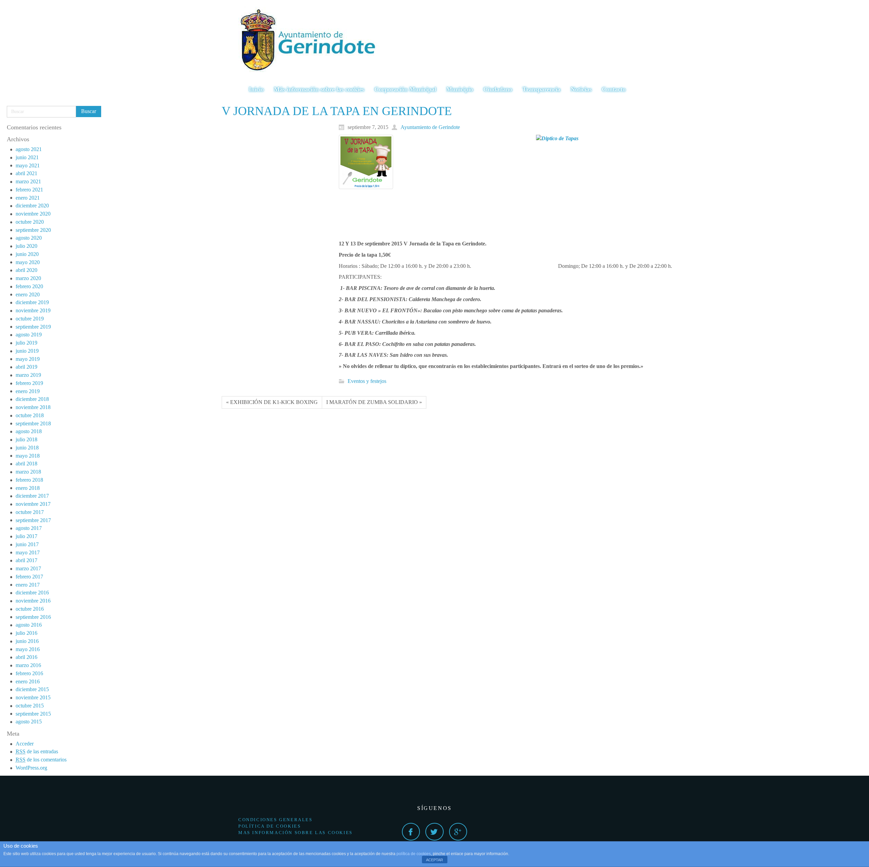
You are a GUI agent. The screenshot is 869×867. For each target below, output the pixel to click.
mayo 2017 (28, 552)
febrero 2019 (29, 383)
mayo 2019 (28, 359)
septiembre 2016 (33, 617)
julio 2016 (26, 633)
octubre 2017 (30, 512)
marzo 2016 (28, 665)
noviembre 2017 (33, 504)
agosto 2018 (29, 431)
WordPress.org (31, 768)
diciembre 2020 (32, 205)
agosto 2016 (29, 625)
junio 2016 (27, 641)
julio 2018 (26, 439)
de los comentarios (41, 759)
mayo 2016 (28, 649)
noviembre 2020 (33, 214)
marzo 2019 (28, 375)
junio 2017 (27, 544)
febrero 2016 (29, 673)
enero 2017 (28, 585)
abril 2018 (26, 463)
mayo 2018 (28, 456)
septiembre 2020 (33, 230)
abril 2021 (26, 173)
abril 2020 (26, 270)
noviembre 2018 (33, 407)
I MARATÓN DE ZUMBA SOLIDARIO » (374, 402)
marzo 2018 (28, 472)
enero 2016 (28, 681)
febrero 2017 (29, 576)
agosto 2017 (29, 528)
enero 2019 (28, 391)
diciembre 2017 (32, 496)
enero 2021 (28, 198)
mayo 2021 (28, 165)
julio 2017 (26, 536)
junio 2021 (27, 157)
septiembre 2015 (33, 714)
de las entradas (37, 751)
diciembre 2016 (32, 592)
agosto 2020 (29, 238)
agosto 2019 (29, 334)
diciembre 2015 (32, 689)
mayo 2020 (28, 262)
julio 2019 (26, 343)
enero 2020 (28, 294)
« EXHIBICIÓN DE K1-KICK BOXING (272, 402)
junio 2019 (27, 351)
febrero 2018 (29, 480)
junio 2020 (27, 254)
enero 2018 (28, 488)
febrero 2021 (29, 189)
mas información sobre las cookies (295, 832)
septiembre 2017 (33, 520)
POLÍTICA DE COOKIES (269, 826)
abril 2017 (26, 560)
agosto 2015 (29, 721)
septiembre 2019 (33, 327)
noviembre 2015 (33, 697)
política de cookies (413, 853)
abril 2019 (26, 367)
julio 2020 (26, 246)
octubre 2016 (30, 609)
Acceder (25, 743)
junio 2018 (27, 447)
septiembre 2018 (33, 423)
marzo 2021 (28, 181)
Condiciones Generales (275, 819)
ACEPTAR (434, 860)
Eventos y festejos (367, 381)
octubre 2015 (30, 705)
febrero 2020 (29, 286)
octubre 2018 (30, 415)
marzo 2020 (28, 278)
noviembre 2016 (33, 601)
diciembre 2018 (32, 399)
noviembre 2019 (33, 310)
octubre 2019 (30, 318)
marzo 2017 (28, 568)
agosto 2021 (29, 149)
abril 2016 (26, 657)
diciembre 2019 (32, 302)
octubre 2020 (30, 222)
